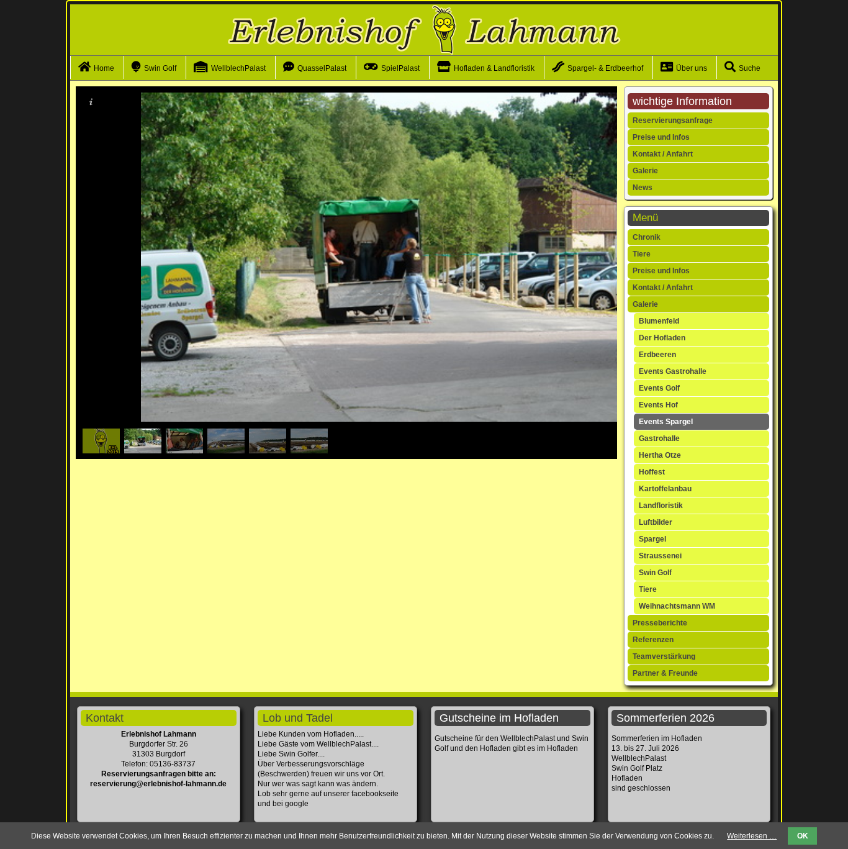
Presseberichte (660, 623)
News (642, 187)
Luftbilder (655, 522)
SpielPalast (400, 68)
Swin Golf (160, 68)
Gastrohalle (659, 438)
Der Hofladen (662, 338)
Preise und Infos (661, 137)
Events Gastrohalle (672, 371)
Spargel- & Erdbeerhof (605, 68)
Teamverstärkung (664, 656)
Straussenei (660, 556)
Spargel (652, 539)
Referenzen (653, 639)
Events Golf (659, 388)
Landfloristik (661, 505)
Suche (749, 68)
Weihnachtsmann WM (677, 606)
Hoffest (652, 472)
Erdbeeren (657, 354)
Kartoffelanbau (665, 488)
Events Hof (658, 405)
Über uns (691, 68)
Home (104, 68)
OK (802, 836)
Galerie (645, 170)
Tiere (642, 254)
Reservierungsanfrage (673, 120)
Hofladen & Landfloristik (494, 68)
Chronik (647, 237)
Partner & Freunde (665, 673)
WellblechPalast (238, 68)
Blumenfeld (659, 321)
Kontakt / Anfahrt (663, 154)
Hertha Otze (660, 455)
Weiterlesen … (752, 836)
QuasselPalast (321, 68)
